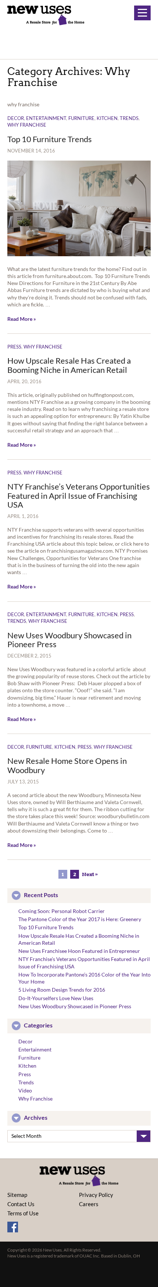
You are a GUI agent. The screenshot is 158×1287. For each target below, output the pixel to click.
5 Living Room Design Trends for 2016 (61, 989)
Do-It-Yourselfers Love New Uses (55, 998)
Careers (88, 1204)
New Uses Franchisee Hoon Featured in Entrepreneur (79, 951)
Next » (90, 874)
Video (25, 1090)
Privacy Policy (96, 1194)
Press (14, 347)
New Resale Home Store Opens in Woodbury (67, 765)
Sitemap (17, 1194)
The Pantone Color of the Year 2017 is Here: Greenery (79, 919)
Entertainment (46, 118)
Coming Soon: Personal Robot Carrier (61, 911)
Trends (129, 118)
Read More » (21, 319)
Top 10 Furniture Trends (49, 139)
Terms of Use (23, 1213)
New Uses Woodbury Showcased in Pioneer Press (69, 639)
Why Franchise (26, 125)
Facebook (12, 1227)
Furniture (81, 118)
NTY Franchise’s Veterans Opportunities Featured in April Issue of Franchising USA (78, 495)
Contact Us (21, 1204)
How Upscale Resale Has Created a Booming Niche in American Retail (69, 365)
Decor (15, 118)
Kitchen (107, 118)
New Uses (46, 16)
